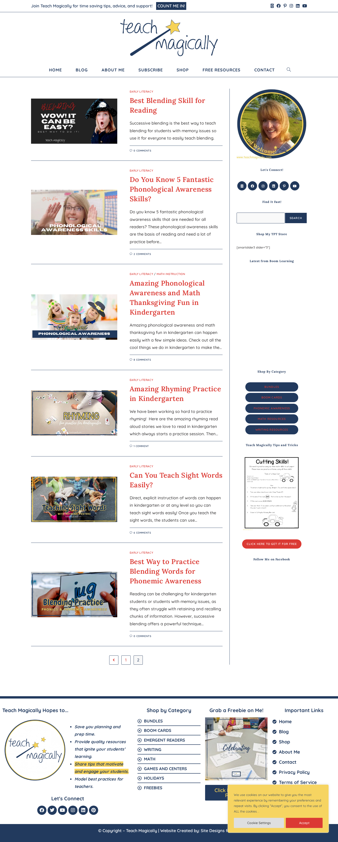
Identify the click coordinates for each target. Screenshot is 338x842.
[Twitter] (52, 810)
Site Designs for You (220, 830)
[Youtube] (294, 185)
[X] (241, 185)
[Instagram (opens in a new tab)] (291, 6)
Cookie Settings (259, 823)
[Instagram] (263, 185)
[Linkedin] (83, 810)
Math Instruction (171, 274)
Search (296, 218)
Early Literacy (141, 91)
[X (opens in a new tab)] (272, 6)
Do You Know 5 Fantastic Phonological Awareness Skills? (172, 189)
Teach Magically (141, 830)
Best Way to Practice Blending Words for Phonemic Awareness (165, 571)
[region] (278, 808)
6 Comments (142, 532)
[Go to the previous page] (113, 660)
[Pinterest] (284, 185)
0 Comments (142, 150)
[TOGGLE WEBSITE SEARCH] (289, 70)
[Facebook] (252, 185)
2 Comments (142, 254)
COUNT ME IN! (171, 6)
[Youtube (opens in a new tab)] (304, 6)
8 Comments (142, 359)
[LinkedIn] (273, 185)
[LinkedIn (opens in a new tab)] (298, 6)
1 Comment (141, 446)
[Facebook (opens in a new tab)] (278, 6)
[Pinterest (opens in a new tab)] (285, 6)
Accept (304, 823)
